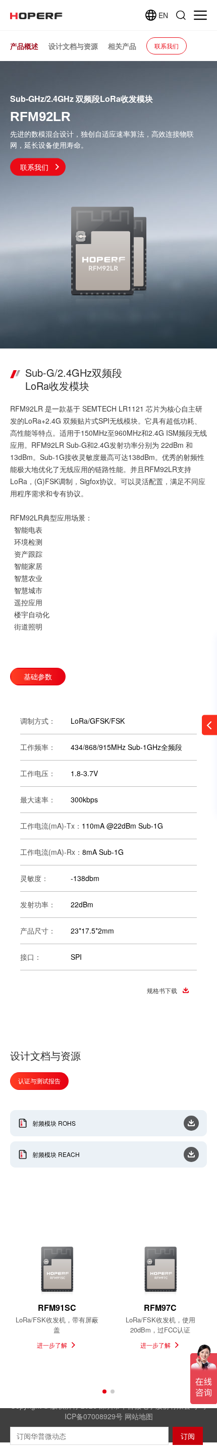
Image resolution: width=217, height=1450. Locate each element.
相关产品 (122, 46)
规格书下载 (162, 990)
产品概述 (24, 46)
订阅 (188, 1436)
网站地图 (139, 1416)
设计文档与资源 (73, 46)
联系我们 (166, 45)
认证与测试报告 (39, 1080)
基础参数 (38, 676)
